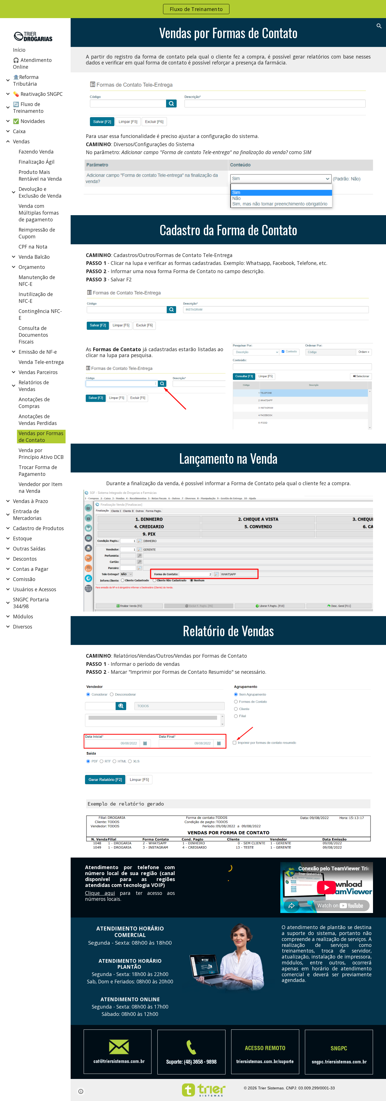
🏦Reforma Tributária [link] (26, 80)
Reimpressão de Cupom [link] (37, 233)
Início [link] (19, 49)
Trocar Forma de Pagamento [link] (38, 470)
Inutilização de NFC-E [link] (36, 297)
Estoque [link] (22, 538)
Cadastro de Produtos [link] (38, 528)
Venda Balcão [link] (34, 256)
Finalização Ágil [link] (37, 161)
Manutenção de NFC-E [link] (37, 280)
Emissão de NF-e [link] (38, 351)
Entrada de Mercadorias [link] (27, 514)
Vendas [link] (21, 141)
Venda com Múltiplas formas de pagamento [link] (39, 212)
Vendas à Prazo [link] (30, 501)
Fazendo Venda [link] (36, 151)
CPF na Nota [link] (33, 246)
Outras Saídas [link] (29, 548)
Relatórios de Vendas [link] (34, 385)
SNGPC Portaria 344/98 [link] (31, 603)
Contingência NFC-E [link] (40, 314)
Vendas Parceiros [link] (38, 372)
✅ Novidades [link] (29, 121)
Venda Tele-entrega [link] (41, 362)
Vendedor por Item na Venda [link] (40, 487)
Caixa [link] (19, 131)
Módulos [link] (23, 616)
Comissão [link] (24, 579)
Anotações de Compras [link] (34, 402)
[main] (228, 32)
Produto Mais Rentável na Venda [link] (40, 175)
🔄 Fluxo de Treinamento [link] (28, 107)
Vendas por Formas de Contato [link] (41, 436)
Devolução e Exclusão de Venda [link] (40, 192)
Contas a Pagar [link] (30, 568)
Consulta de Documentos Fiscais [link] (33, 335)
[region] (193, 9)
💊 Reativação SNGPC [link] (38, 93)
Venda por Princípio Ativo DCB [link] (41, 453)
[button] (379, 26)
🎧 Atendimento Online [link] (32, 63)
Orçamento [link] (32, 267)
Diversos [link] (22, 626)
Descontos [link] (25, 558)
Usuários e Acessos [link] (34, 589)
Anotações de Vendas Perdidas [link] (38, 419)
